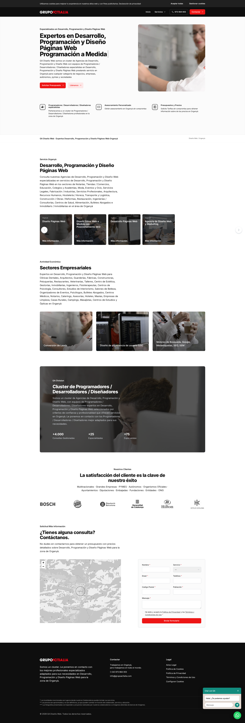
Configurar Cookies (175, 681)
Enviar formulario (171, 621)
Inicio (148, 12)
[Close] (238, 691)
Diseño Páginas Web (53, 221)
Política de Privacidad (171, 612)
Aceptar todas (177, 3)
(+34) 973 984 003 (118, 672)
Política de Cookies (175, 669)
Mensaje (146, 598)
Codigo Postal (148, 587)
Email (145, 576)
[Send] (237, 705)
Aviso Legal (171, 665)
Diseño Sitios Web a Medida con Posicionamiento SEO (88, 224)
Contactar (196, 12)
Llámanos (74, 85)
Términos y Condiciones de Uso (180, 677)
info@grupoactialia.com (121, 676)
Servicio (177, 565)
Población (178, 587)
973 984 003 (180, 12)
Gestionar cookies (197, 3)
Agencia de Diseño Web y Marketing (158, 222)
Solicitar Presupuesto (51, 85)
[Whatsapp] (237, 715)
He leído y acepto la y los (169, 613)
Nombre (146, 565)
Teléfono (177, 576)
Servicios (159, 12)
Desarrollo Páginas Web (124, 221)
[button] (239, 230)
